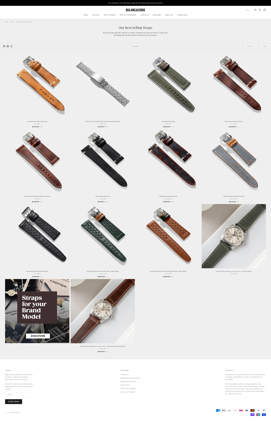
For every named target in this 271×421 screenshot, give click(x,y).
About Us (169, 15)
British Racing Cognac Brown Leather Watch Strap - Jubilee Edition (168, 271)
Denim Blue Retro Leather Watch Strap (233, 196)
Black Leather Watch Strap (103, 196)
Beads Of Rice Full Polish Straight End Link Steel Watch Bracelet (102, 121)
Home (85, 15)
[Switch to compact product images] (11, 46)
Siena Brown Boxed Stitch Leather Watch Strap (37, 196)
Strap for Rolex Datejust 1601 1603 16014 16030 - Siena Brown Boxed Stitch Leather (102, 346)
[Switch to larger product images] (4, 46)
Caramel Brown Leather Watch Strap (37, 121)
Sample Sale (182, 15)
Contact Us (125, 374)
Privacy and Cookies (128, 392)
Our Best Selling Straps (24, 21)
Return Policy (125, 385)
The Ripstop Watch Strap (168, 121)
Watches (96, 15)
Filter (264, 46)
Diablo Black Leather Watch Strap (168, 196)
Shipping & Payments (128, 381)
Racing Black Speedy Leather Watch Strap (37, 271)
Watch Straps (110, 15)
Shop (12, 21)
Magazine (157, 15)
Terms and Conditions (128, 388)
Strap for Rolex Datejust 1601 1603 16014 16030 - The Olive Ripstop (234, 271)
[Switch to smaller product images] (8, 46)
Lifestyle (144, 15)
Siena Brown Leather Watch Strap (234, 121)
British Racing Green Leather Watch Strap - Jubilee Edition (103, 271)
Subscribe (13, 401)
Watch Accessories (128, 15)
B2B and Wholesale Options (130, 378)
